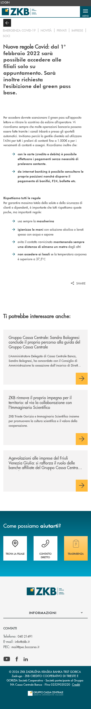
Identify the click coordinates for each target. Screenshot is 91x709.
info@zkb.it (22, 641)
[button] (85, 11)
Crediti (76, 684)
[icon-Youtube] (6, 659)
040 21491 (25, 636)
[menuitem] (5, 2)
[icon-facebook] (16, 659)
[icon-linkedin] (25, 659)
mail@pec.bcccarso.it (25, 647)
